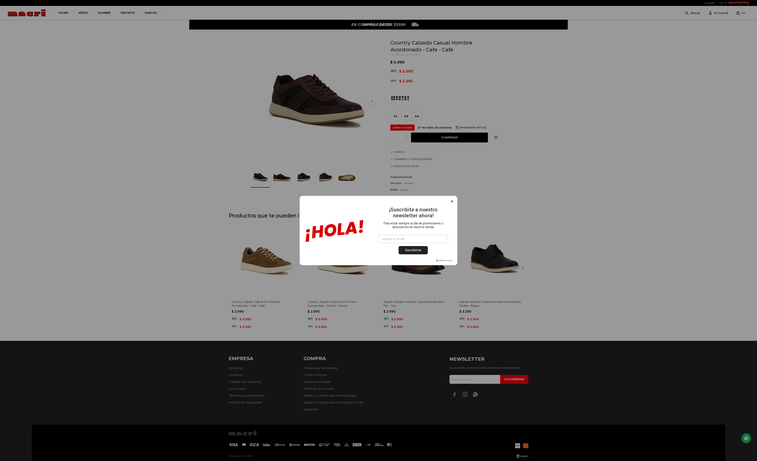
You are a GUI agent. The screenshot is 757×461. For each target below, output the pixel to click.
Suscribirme (413, 250)
